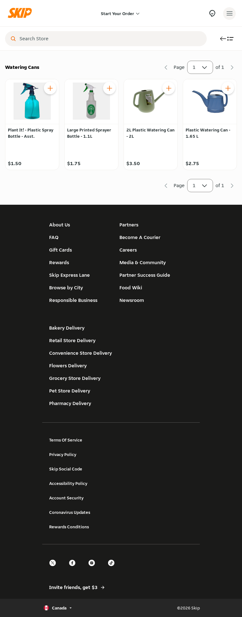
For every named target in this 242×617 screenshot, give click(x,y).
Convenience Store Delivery (80, 353)
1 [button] (194, 67)
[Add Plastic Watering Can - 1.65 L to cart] (228, 88)
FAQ (54, 237)
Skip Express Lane (69, 275)
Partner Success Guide (144, 275)
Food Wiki (130, 287)
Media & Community (142, 262)
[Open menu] (229, 13)
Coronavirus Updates (69, 512)
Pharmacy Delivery (70, 403)
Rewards (59, 262)
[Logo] (21, 13)
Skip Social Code (65, 469)
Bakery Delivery (66, 328)
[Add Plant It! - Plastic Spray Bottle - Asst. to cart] (50, 88)
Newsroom (131, 300)
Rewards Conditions (69, 527)
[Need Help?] (212, 13)
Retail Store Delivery (72, 340)
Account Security (66, 498)
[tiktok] (113, 568)
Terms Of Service (65, 440)
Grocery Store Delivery (75, 378)
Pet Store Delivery (69, 390)
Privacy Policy (62, 454)
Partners (128, 224)
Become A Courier (139, 237)
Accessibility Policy (68, 483)
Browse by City (66, 287)
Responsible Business (73, 300)
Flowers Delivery (68, 365)
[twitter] (54, 568)
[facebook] (74, 568)
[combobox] (110, 39)
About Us (59, 224)
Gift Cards (60, 250)
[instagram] (93, 568)
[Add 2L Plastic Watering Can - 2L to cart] (168, 88)
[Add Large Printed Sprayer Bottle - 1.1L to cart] (109, 88)
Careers (128, 250)
